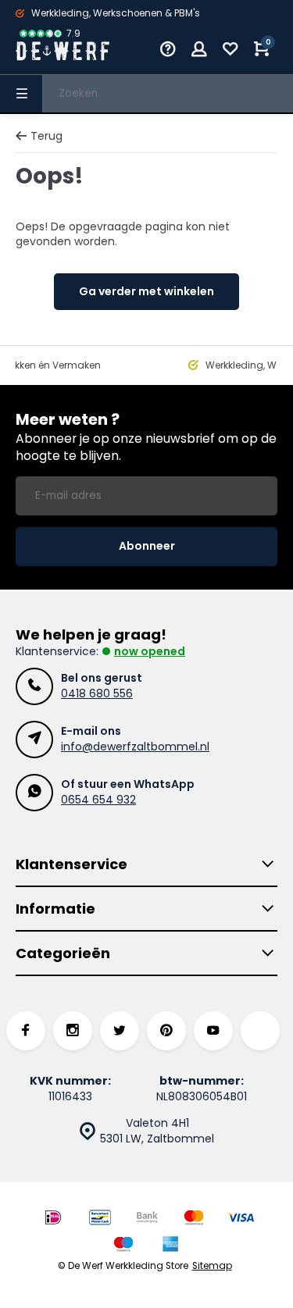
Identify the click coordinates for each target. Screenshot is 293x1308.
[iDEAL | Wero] (53, 1219)
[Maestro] (123, 1246)
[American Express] (170, 1246)
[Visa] (240, 1219)
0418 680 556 (97, 693)
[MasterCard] (193, 1219)
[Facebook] (25, 1030)
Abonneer (147, 546)
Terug (46, 136)
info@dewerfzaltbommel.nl (135, 746)
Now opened (149, 651)
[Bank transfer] (146, 1219)
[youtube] (213, 1030)
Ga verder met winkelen (146, 291)
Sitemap (212, 1266)
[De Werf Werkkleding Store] (62, 50)
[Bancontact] (100, 1219)
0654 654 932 (98, 799)
